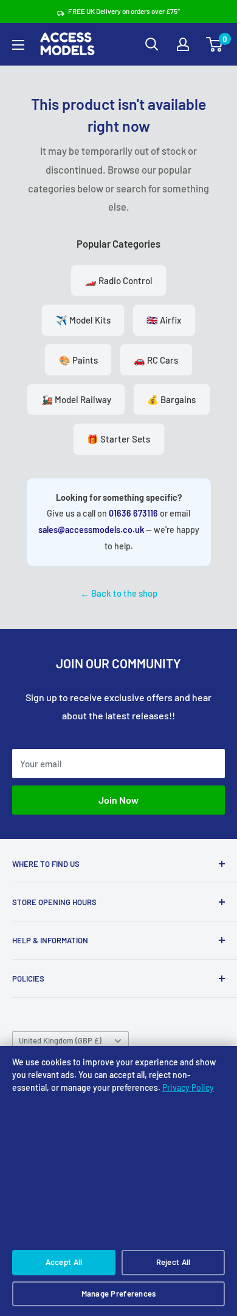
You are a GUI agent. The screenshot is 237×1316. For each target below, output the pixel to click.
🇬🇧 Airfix (163, 319)
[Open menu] (18, 45)
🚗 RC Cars (156, 359)
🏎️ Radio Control (119, 280)
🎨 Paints (78, 359)
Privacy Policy (188, 1087)
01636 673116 (133, 513)
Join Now (118, 800)
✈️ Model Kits (83, 319)
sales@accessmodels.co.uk (91, 529)
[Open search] (152, 44)
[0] (214, 44)
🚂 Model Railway (76, 399)
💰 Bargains (171, 399)
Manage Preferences (118, 1293)
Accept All (64, 1262)
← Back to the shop (118, 593)
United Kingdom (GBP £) (60, 1040)
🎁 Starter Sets (118, 438)
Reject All (173, 1262)
